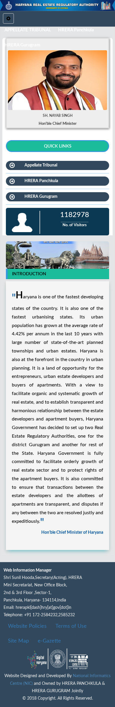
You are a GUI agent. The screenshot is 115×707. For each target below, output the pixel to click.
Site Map (18, 641)
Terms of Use (71, 626)
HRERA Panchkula (76, 30)
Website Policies (27, 626)
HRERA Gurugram (22, 45)
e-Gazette (49, 641)
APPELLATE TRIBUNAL (27, 30)
